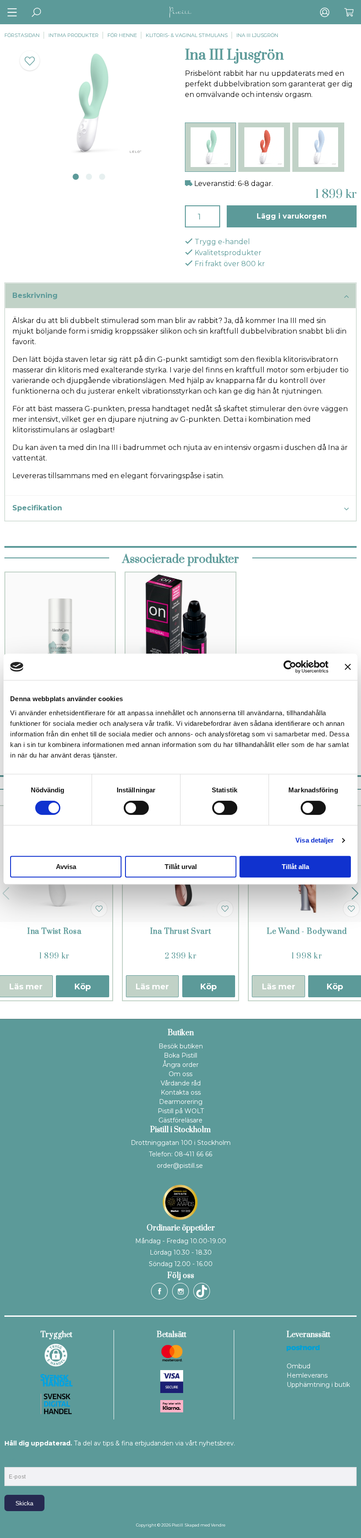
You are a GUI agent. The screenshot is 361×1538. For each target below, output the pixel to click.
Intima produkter (73, 35)
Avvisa (66, 866)
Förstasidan (22, 35)
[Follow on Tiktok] (202, 1291)
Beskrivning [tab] (35, 295)
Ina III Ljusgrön (257, 35)
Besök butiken (180, 1046)
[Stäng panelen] (348, 667)
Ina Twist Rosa (54, 931)
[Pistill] (180, 12)
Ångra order (180, 1065)
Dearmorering (181, 1102)
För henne (122, 35)
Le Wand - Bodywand (306, 931)
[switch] (136, 808)
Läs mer (152, 987)
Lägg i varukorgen (292, 216)
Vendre (218, 1525)
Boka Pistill (180, 1055)
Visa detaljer (314, 840)
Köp (82, 987)
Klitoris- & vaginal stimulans (187, 35)
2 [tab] (89, 177)
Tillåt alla (295, 866)
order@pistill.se (180, 1166)
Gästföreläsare (180, 1120)
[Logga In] (325, 12)
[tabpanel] (90, 103)
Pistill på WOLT (181, 1111)
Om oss (180, 1074)
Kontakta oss (181, 1092)
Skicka (24, 1503)
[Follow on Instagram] (180, 1291)
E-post (12, 1459)
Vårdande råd (181, 1083)
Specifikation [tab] (37, 508)
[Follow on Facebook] (159, 1291)
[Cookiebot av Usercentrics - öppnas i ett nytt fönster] (289, 666)
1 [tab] (76, 177)
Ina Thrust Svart (180, 931)
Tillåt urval (181, 866)
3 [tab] (102, 177)
